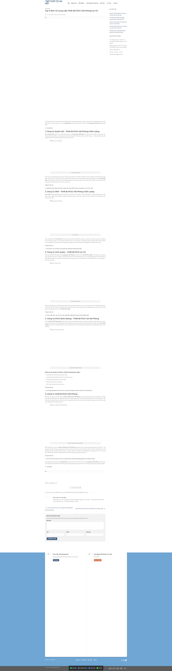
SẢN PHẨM (81, 3)
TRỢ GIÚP (102, 3)
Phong (80, 492)
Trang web (88, 532)
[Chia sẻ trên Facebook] (70, 488)
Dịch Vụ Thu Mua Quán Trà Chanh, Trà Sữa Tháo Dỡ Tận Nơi (118, 14)
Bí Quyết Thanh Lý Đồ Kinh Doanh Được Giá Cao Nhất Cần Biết (118, 31)
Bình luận (49, 520)
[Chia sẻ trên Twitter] (73, 488)
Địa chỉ (100, 668)
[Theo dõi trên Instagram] (123, 660)
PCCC (77, 492)
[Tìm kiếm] (68, 3)
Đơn (73, 492)
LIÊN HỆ (115, 3)
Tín (84, 492)
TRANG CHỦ (74, 3)
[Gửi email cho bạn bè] (75, 488)
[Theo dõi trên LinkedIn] (126, 660)
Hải (75, 492)
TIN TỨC (109, 3)
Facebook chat (83, 668)
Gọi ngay (74, 668)
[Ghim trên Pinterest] (78, 488)
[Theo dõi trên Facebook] (121, 660)
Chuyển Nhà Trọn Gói (92, 3)
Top (86, 492)
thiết (82, 492)
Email (67, 532)
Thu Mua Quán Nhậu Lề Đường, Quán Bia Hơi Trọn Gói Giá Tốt (117, 18)
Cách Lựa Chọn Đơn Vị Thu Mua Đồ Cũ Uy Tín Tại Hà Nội (118, 22)
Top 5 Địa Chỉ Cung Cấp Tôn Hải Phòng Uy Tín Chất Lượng (89, 508)
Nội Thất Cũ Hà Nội (62, 14)
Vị (87, 492)
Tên (48, 532)
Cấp (68, 492)
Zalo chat (93, 668)
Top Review (47, 8)
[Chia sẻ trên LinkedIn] (80, 488)
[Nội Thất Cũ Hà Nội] (55, 3)
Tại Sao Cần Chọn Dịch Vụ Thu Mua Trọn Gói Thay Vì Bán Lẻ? (118, 27)
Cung (71, 492)
